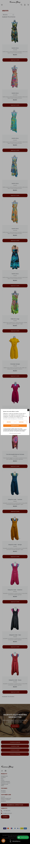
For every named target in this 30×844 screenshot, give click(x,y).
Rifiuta (9, 422)
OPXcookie (11, 433)
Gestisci (21, 422)
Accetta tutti (15, 425)
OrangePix (19, 433)
